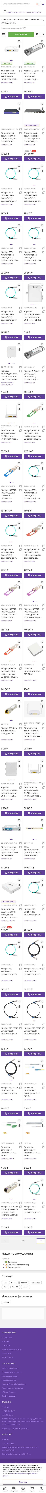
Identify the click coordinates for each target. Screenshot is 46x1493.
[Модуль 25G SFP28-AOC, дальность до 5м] (34, 1187)
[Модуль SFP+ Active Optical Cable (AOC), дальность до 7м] (11, 173)
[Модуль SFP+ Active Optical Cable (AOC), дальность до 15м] (34, 173)
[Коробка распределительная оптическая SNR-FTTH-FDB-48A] (11, 768)
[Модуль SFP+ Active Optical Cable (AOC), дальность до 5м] (11, 292)
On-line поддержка (10, 1368)
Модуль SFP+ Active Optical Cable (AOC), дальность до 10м (32, 256)
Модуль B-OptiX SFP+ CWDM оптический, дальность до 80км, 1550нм (31, 375)
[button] (42, 34)
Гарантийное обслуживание (14, 1384)
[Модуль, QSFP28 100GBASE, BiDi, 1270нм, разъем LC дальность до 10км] (34, 590)
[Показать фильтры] (42, 34)
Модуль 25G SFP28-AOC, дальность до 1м (9, 971)
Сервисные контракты (11, 1372)
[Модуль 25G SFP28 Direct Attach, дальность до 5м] (34, 949)
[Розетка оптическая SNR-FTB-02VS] (34, 649)
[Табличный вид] (3, 34)
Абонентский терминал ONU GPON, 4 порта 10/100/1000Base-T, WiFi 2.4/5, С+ (32, 791)
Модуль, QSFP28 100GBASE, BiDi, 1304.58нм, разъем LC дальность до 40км (8, 494)
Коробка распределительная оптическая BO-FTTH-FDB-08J (9, 375)
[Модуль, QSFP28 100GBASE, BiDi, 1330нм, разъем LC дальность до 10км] (11, 649)
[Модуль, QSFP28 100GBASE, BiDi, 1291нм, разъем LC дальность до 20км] (11, 590)
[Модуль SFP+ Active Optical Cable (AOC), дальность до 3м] (34, 471)
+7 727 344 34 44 (8, 1443)
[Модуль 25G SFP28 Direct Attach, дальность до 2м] (11, 1009)
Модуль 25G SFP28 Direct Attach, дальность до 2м (9, 1031)
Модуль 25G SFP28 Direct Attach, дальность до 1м (32, 1031)
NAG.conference (8, 1392)
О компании (7, 1337)
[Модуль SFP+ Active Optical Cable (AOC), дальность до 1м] (11, 530)
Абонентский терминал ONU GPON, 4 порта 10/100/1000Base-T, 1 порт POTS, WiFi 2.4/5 (9, 434)
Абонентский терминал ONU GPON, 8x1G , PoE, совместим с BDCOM (9, 137)
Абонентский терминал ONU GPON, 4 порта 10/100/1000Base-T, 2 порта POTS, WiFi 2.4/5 (32, 732)
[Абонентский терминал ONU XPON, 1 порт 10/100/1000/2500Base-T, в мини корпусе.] (11, 49)
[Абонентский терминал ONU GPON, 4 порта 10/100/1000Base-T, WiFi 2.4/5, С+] (34, 768)
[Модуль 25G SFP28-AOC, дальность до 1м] (11, 949)
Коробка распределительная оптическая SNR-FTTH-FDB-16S (32, 315)
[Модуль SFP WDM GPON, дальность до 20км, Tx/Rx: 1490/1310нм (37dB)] (11, 1187)
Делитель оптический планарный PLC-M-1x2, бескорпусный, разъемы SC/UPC (32, 1091)
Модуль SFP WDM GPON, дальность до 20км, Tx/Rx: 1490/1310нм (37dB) (9, 1210)
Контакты (6, 1345)
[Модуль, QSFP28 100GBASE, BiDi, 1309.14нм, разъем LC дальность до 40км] (34, 411)
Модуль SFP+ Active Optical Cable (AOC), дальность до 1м (9, 553)
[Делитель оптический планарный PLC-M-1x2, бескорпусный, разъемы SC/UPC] (34, 1068)
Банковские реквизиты (11, 1349)
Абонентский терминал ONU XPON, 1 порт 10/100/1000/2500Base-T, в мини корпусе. (9, 75)
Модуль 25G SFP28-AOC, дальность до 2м (32, 912)
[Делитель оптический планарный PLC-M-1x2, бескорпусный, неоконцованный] (34, 1128)
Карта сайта (7, 1357)
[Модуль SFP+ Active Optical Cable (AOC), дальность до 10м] (34, 233)
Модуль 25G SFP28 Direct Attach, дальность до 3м (9, 1090)
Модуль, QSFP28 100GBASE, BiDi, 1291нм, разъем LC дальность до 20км (9, 613)
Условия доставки (9, 1376)
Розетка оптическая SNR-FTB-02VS (32, 671)
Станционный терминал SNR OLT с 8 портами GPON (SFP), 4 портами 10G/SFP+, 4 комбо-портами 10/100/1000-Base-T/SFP (32, 137)
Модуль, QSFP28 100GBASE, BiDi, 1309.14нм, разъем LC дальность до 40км (32, 434)
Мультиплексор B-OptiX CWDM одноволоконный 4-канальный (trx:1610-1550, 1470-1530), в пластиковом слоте (9, 851)
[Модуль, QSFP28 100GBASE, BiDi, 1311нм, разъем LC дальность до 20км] (34, 530)
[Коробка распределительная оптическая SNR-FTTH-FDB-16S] (34, 292)
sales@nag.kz (7, 1415)
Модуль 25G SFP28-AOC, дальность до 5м (32, 1209)
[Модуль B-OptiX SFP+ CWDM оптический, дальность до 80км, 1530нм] (34, 49)
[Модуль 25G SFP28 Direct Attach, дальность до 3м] (11, 1068)
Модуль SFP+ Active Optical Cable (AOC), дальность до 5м (9, 315)
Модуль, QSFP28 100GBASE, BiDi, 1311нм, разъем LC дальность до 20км (32, 553)
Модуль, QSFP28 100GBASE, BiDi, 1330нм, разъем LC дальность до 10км (9, 672)
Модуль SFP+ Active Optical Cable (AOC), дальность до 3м (32, 494)
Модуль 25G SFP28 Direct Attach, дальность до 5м (32, 971)
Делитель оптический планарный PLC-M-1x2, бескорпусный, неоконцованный (32, 1151)
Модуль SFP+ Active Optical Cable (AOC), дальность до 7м (9, 196)
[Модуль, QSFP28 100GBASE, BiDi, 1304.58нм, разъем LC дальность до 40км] (11, 471)
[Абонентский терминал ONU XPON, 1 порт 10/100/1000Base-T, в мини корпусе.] (11, 887)
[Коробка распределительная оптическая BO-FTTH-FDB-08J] (11, 352)
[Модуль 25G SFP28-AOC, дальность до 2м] (34, 887)
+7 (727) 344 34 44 (8, 1411)
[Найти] (37, 3)
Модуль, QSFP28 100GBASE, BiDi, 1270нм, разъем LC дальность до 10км (32, 613)
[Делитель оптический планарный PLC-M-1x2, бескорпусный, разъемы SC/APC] (11, 1128)
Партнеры (6, 1353)
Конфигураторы (8, 1396)
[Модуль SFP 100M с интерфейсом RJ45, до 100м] (11, 709)
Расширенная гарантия (12, 1388)
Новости (5, 1341)
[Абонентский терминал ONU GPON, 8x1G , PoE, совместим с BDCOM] (11, 111)
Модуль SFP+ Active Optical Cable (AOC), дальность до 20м (9, 256)
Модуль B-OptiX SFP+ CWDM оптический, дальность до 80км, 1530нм (31, 75)
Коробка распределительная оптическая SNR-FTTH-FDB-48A (9, 791)
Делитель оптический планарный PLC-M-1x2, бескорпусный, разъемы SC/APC (9, 1151)
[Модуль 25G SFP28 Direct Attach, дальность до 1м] (34, 1009)
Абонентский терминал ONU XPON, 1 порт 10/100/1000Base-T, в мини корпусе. (9, 913)
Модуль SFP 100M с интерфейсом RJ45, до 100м (9, 731)
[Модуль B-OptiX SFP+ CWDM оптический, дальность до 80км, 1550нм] (34, 352)
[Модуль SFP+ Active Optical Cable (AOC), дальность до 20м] (11, 233)
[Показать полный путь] (5, 10)
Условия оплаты (9, 1380)
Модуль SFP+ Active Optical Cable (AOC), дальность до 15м (32, 196)
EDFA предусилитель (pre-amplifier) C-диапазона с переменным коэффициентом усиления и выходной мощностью (32, 851)
